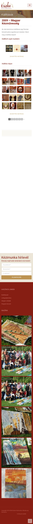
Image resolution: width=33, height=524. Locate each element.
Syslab (24, 514)
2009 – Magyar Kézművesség (11, 22)
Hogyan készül (6, 304)
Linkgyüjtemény (6, 298)
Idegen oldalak (6, 301)
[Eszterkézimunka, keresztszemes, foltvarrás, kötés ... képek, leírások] (7, 3)
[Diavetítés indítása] (17, 56)
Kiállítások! (5, 295)
